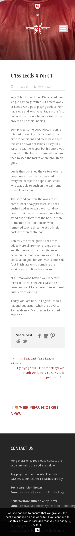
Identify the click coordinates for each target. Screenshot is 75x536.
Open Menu (63, 28)
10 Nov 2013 (22, 87)
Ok (37, 530)
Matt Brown (45, 87)
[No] (70, 522)
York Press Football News (35, 410)
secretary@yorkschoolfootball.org (42, 492)
